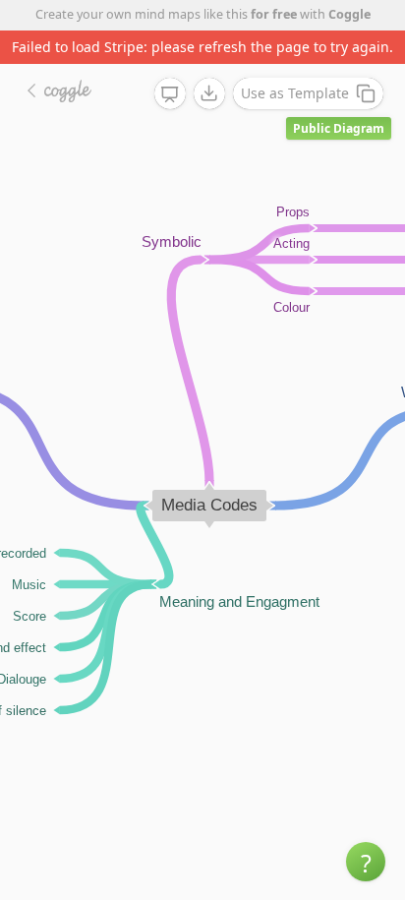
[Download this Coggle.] (209, 93)
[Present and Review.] (170, 94)
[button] (365, 861)
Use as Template (295, 93)
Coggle (349, 14)
